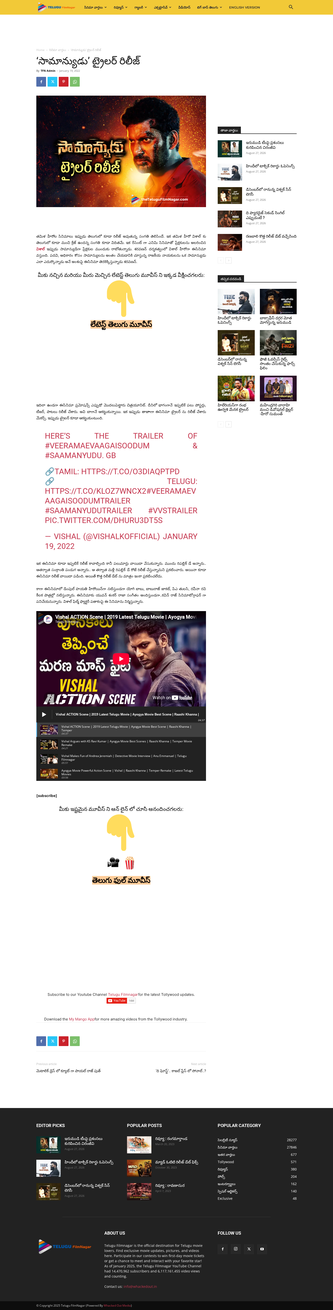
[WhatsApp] (75, 82)
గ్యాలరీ (139, 7)
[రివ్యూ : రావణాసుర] (139, 1191)
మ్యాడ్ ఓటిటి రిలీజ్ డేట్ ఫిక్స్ (177, 1162)
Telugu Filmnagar (123, 994)
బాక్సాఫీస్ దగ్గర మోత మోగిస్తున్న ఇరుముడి (276, 320)
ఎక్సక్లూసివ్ (160, 7)
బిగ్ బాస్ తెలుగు (207, 7)
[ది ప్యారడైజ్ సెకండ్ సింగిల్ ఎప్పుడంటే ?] (230, 219)
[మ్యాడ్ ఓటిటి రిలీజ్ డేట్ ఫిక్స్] (139, 1168)
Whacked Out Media (117, 1305)
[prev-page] (221, 260)
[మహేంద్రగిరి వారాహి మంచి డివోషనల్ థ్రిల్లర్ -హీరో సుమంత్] (278, 388)
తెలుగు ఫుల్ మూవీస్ (121, 880)
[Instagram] (236, 1249)
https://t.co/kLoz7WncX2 (95, 491)
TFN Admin (48, 70)
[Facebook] (41, 82)
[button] (291, 7)
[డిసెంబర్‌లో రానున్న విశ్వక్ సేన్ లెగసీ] (230, 195)
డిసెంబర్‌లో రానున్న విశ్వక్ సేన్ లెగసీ (232, 361)
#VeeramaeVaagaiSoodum (97, 445)
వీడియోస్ (184, 7)
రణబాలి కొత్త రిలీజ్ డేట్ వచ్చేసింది (271, 236)
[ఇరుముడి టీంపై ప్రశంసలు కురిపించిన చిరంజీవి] (230, 148)
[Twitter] (52, 82)
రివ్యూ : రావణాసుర (170, 1185)
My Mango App (82, 1019)
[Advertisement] (166, 31)
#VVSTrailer (172, 510)
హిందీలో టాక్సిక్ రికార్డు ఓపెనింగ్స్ (270, 166)
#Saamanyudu (73, 455)
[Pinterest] (64, 82)
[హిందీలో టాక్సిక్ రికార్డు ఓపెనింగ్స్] (230, 172)
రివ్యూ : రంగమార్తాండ (171, 1138)
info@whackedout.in (140, 1286)
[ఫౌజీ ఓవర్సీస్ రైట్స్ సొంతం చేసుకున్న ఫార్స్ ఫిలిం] (278, 342)
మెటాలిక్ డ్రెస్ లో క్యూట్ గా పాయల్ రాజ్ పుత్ (68, 1071)
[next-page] (228, 260)
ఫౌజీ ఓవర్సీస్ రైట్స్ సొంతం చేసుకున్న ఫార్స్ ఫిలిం (277, 363)
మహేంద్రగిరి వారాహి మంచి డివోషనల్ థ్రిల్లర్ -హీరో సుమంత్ (276, 409)
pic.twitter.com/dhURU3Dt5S (104, 520)
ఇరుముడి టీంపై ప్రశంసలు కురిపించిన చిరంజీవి (265, 145)
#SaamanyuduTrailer (88, 510)
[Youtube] (262, 1249)
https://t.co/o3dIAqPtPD (130, 471)
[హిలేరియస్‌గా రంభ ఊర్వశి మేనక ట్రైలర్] (236, 388)
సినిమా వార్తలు (93, 7)
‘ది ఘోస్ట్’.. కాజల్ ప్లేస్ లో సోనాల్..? (181, 1071)
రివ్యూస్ (119, 7)
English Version (244, 7)
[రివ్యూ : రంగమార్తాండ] (139, 1144)
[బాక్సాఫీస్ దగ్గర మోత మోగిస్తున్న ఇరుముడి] (278, 301)
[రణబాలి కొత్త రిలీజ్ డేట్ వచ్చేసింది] (230, 242)
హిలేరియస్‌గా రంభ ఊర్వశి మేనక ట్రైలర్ (233, 407)
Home (40, 50)
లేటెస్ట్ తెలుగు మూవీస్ (121, 324)
